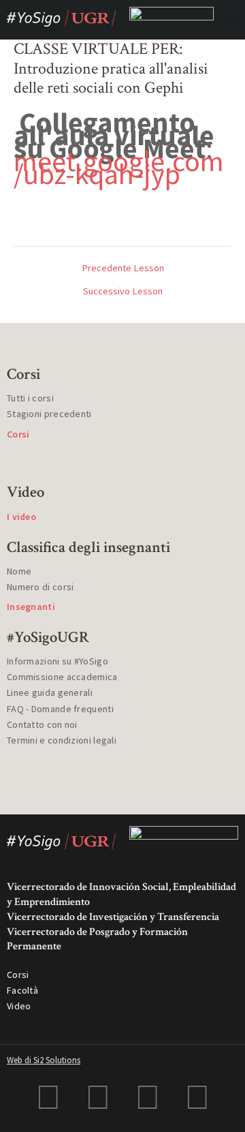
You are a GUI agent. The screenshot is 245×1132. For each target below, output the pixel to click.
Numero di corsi (40, 587)
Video (19, 1006)
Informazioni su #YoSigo (57, 661)
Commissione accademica (62, 677)
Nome (19, 571)
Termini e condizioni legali (61, 740)
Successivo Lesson (123, 291)
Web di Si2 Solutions (43, 1060)
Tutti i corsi (30, 398)
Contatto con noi (42, 724)
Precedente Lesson (123, 268)
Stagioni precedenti (49, 414)
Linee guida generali (50, 692)
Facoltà (22, 990)
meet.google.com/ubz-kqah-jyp (119, 167)
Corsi (18, 974)
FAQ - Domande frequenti (60, 709)
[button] (232, 18)
